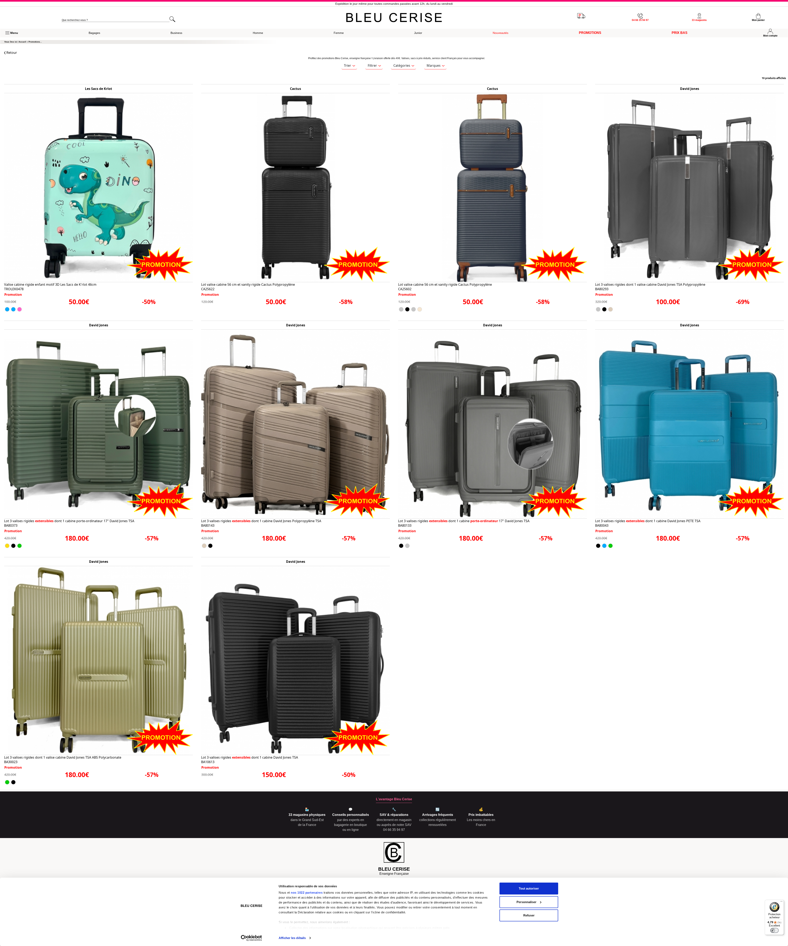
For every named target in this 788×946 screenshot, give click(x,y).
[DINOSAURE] (13, 309)
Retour (11, 52)
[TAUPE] (610, 309)
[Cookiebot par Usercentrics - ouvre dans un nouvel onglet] (251, 938)
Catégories (401, 65)
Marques (434, 65)
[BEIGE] (420, 309)
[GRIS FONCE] (401, 309)
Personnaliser (526, 902)
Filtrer (372, 65)
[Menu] (781, 902)
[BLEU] (604, 546)
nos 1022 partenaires (307, 892)
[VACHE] (19, 309)
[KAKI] (19, 546)
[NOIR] (407, 309)
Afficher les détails (292, 938)
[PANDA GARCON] (7, 309)
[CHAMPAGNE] (7, 546)
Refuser (529, 915)
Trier (347, 65)
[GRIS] (413, 309)
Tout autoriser (529, 888)
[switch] (774, 930)
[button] (11, 33)
